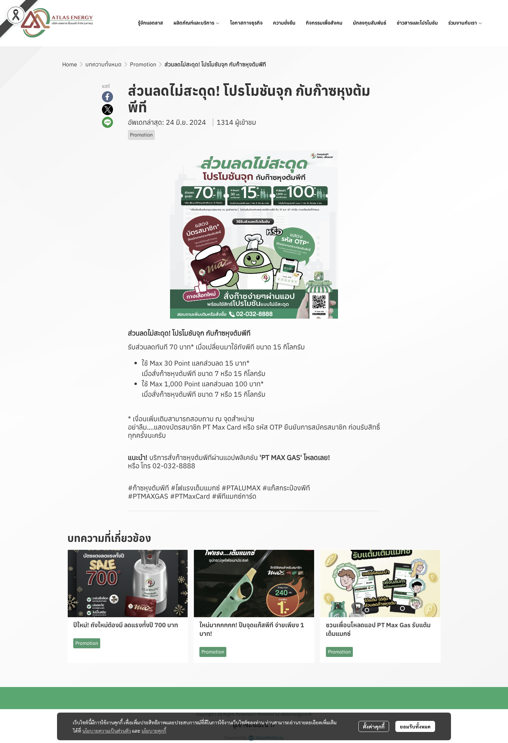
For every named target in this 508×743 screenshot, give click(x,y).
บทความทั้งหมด (103, 64)
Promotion (143, 64)
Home (69, 64)
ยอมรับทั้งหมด (415, 726)
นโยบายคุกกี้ (153, 730)
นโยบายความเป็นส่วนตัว (106, 730)
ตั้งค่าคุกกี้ (374, 726)
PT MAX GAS (280, 457)
